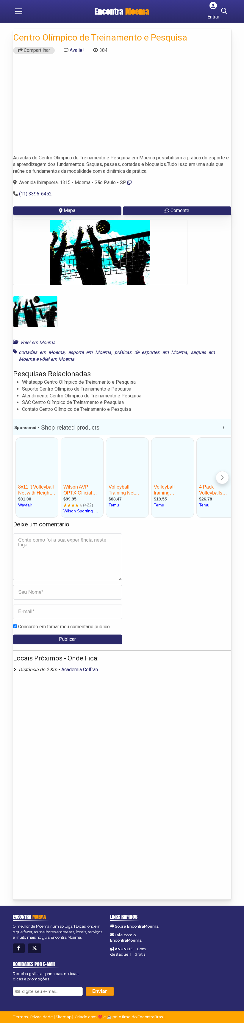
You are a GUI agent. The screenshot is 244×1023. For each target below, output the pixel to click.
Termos (20, 1017)
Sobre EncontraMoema (137, 926)
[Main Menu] (19, 11)
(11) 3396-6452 (35, 194)
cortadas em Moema (42, 352)
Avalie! (77, 50)
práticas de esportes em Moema (151, 352)
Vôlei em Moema (37, 342)
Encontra (122, 11)
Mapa (69, 210)
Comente (180, 210)
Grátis (139, 954)
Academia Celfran (79, 669)
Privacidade (41, 1017)
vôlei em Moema (57, 359)
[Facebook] (19, 948)
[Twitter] (34, 948)
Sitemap (63, 1017)
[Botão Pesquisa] (225, 11)
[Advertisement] (122, 107)
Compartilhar (36, 50)
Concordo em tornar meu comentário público (64, 626)
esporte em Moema (89, 352)
